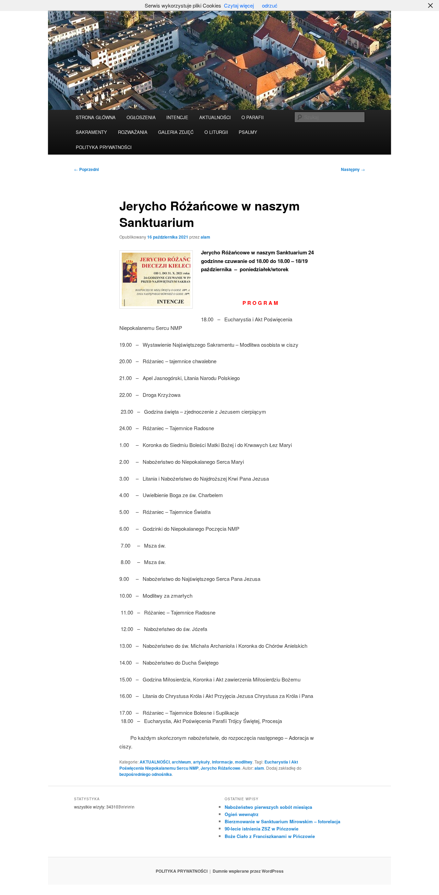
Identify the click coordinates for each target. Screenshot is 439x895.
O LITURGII (216, 132)
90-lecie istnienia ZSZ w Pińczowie (261, 828)
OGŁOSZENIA (141, 117)
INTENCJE (177, 117)
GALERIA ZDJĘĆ (175, 132)
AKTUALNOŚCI (215, 117)
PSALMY (248, 132)
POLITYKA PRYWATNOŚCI (104, 147)
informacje (222, 762)
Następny (353, 169)
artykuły (201, 762)
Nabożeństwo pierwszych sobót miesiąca (268, 807)
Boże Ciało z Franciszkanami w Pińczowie (270, 836)
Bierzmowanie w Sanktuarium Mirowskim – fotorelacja (282, 821)
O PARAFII (252, 117)
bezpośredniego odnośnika (145, 774)
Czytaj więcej (239, 5)
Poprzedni (86, 169)
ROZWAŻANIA (132, 132)
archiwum (181, 762)
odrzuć (269, 5)
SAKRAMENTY (91, 132)
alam (205, 237)
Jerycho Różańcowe (220, 768)
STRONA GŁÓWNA (96, 117)
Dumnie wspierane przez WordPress (248, 871)
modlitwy (243, 762)
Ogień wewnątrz (242, 814)
